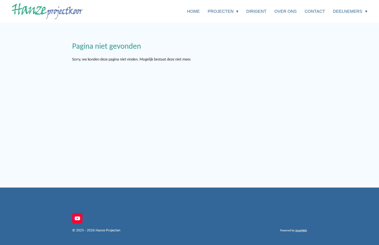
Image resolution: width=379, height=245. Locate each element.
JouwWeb (301, 230)
